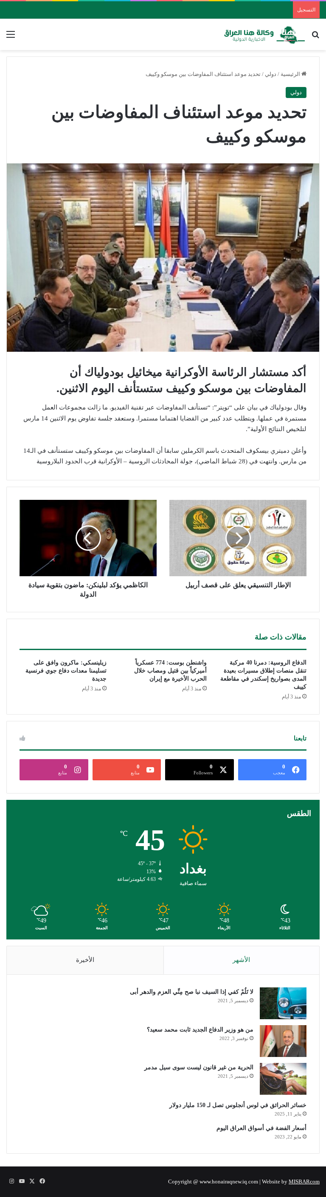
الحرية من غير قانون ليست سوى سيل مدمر (198, 1067)
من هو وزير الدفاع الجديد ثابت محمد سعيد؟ (200, 1029)
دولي (270, 74)
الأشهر (241, 959)
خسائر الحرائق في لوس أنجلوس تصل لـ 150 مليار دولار (237, 1105)
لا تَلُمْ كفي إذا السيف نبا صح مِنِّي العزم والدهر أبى (191, 992)
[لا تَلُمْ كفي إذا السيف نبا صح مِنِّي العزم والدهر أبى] (283, 1003)
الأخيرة (85, 959)
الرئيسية (291, 74)
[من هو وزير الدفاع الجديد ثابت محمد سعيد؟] (283, 1041)
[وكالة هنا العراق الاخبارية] (264, 34)
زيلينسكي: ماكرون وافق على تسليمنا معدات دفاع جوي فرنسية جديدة (66, 670)
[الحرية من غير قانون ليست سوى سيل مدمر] (283, 1079)
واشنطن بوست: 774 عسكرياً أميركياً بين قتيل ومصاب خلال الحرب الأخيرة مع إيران (170, 670)
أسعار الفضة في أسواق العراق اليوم (261, 1128)
